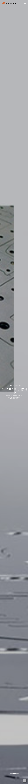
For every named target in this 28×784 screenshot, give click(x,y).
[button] (11, 773)
